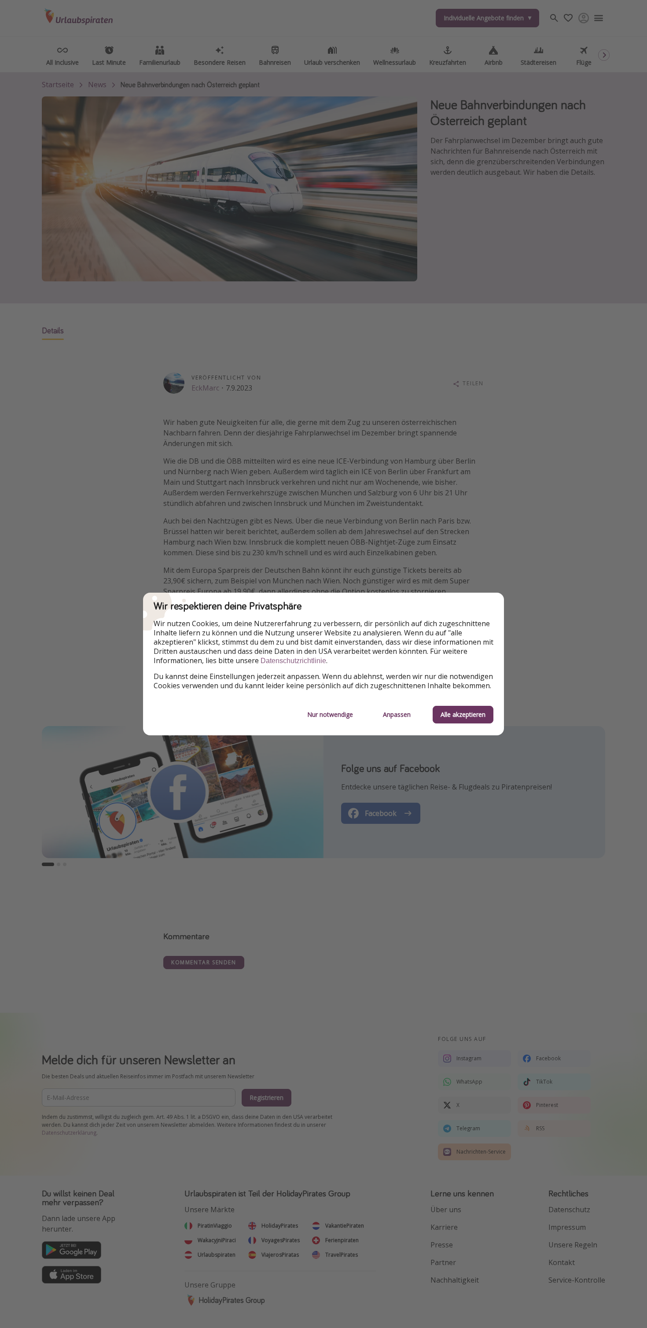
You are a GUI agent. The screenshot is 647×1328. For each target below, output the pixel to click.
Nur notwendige (330, 714)
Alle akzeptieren (463, 714)
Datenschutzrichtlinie (293, 660)
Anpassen (397, 714)
